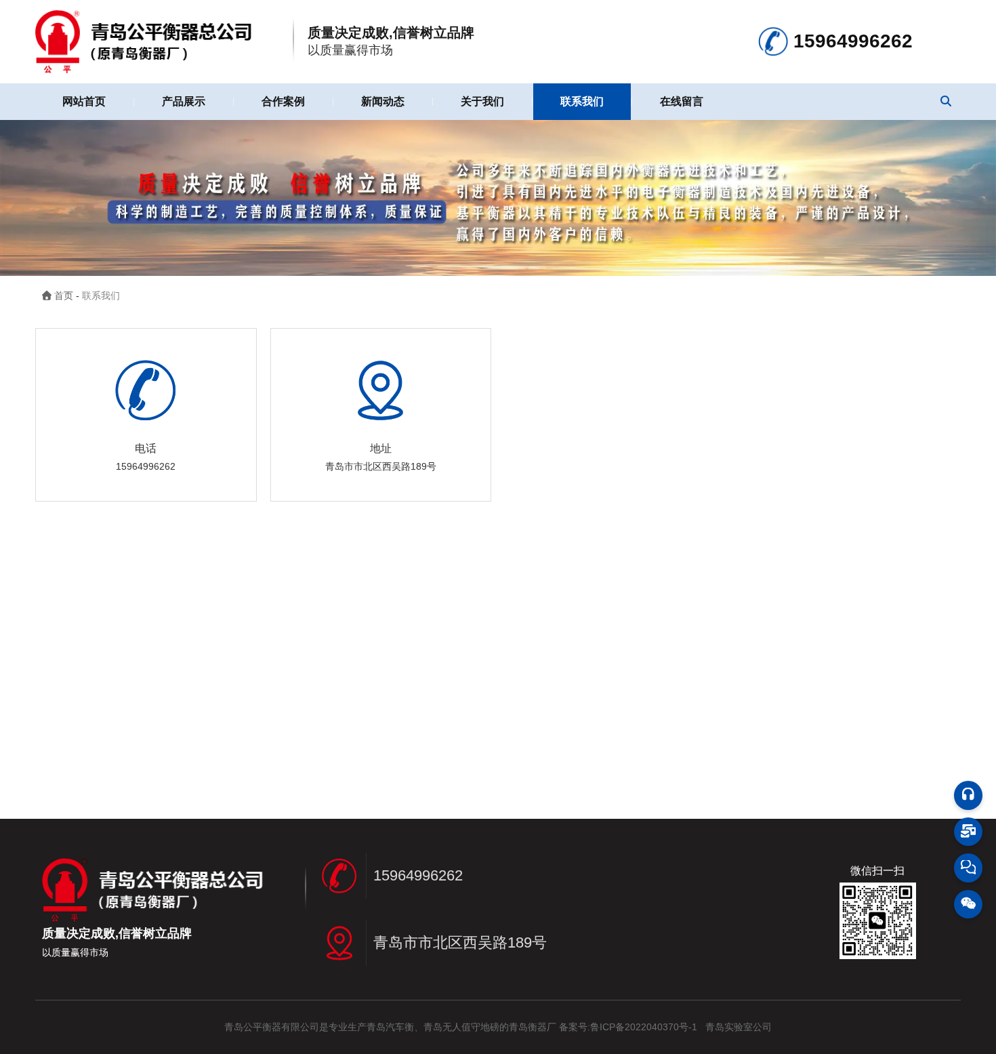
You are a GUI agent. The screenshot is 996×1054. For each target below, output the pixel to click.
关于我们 (482, 101)
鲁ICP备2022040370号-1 (643, 1026)
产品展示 (183, 101)
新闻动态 (382, 101)
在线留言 (681, 101)
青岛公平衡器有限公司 (271, 1026)
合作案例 (283, 101)
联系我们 (582, 101)
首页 (65, 295)
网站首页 (84, 101)
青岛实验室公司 (738, 1026)
